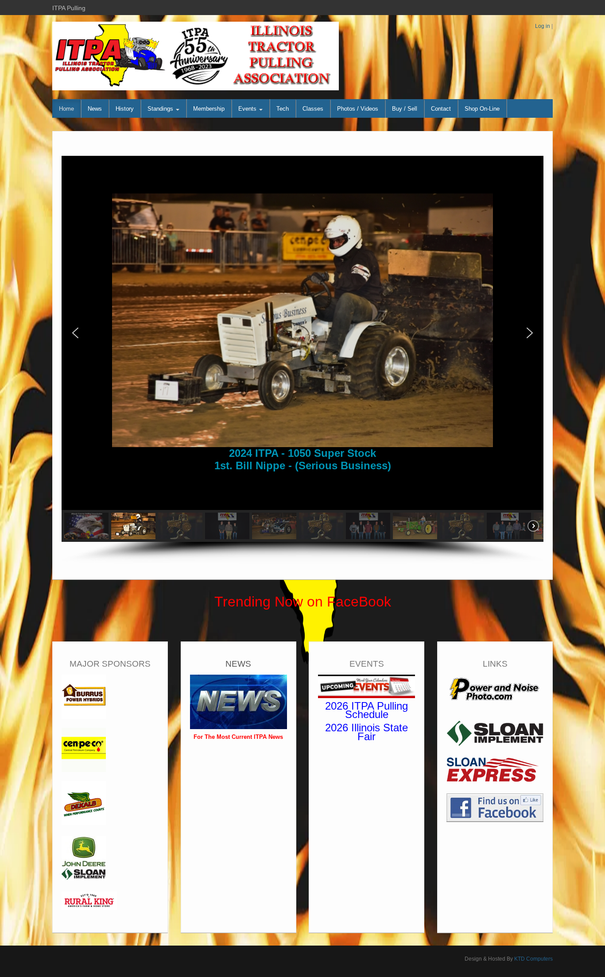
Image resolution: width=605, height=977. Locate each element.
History (125, 108)
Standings (161, 108)
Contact (441, 108)
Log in (542, 26)
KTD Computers (533, 959)
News (95, 108)
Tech (282, 108)
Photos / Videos (357, 108)
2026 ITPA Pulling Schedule (366, 710)
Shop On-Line (482, 108)
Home (66, 108)
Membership (209, 108)
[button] (75, 333)
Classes (312, 108)
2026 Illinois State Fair (366, 732)
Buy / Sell (404, 108)
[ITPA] (195, 56)
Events (248, 108)
